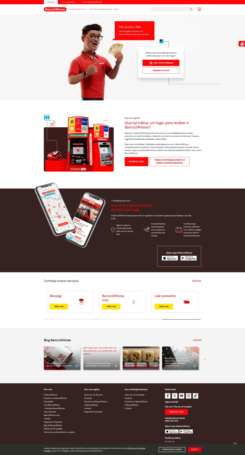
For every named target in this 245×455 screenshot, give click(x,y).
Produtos (88, 398)
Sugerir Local (136, 162)
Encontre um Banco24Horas (101, 9)
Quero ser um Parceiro (93, 395)
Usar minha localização (163, 63)
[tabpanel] (70, 301)
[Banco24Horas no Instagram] (188, 396)
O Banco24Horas (50, 395)
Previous (39, 358)
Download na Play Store (188, 258)
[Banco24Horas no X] (174, 396)
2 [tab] (102, 319)
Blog (115, 9)
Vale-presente (50, 412)
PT (166, 442)
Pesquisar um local (161, 70)
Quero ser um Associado (134, 395)
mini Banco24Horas (52, 405)
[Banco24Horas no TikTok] (195, 396)
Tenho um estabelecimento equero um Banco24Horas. (169, 161)
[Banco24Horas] (55, 9)
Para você (50, 2)
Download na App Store (170, 258)
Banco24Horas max (52, 415)
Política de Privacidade (53, 429)
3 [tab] (141, 319)
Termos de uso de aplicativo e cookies (59, 432)
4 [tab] (181, 319)
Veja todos (196, 281)
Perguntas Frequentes (53, 422)
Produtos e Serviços (77, 9)
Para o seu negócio (68, 2)
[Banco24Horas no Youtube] (181, 396)
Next (203, 358)
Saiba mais (59, 307)
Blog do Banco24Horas (53, 425)
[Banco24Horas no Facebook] (167, 396)
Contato (47, 419)
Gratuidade (48, 402)
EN (170, 442)
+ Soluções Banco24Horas (54, 408)
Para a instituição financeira (93, 2)
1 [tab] (63, 319)
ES (173, 442)
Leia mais (197, 340)
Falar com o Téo (176, 412)
